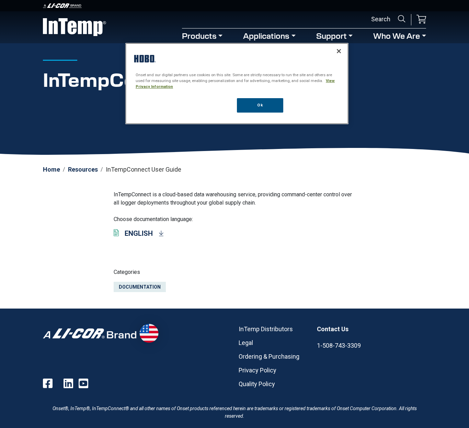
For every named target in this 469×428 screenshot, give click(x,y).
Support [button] (331, 36)
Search (401, 19)
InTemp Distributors (266, 329)
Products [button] (199, 36)
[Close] (338, 51)
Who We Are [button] (396, 36)
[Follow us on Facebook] (48, 383)
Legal (246, 342)
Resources (83, 169)
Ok (260, 105)
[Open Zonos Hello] (148, 333)
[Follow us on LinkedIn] (68, 383)
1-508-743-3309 (339, 345)
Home (51, 169)
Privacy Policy (257, 370)
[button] (421, 19)
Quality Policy (257, 383)
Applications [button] (266, 36)
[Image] (234, 5)
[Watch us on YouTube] (83, 383)
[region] (236, 83)
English (139, 233)
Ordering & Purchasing (269, 356)
